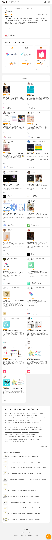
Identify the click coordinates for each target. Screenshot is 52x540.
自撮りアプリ (39, 427)
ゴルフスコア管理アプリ (9, 434)
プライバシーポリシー (28, 535)
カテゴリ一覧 (22, 532)
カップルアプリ (13, 413)
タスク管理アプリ (8, 432)
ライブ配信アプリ (42, 413)
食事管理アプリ (8, 441)
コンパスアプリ (8, 422)
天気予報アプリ (36, 420)
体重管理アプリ (27, 439)
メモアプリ (17, 434)
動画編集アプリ (33, 427)
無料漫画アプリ (8, 429)
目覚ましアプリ (33, 439)
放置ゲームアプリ (8, 420)
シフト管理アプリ (22, 429)
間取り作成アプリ (39, 424)
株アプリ (27, 424)
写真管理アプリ (26, 427)
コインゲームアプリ (36, 415)
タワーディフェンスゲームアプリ (21, 417)
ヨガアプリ (15, 439)
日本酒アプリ (23, 434)
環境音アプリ (32, 424)
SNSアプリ (29, 413)
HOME (26, 529)
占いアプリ (22, 441)
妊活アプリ (7, 413)
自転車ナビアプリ (35, 422)
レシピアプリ (16, 424)
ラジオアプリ (29, 420)
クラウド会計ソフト (16, 441)
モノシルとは (29, 532)
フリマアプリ (17, 436)
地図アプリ (22, 422)
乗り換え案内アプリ (16, 422)
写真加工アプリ (19, 427)
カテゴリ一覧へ (44, 446)
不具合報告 (36, 535)
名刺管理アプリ (25, 432)
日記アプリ (28, 434)
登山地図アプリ (28, 422)
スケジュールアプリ (30, 429)
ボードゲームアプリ (33, 417)
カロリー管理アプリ (30, 436)
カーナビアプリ (43, 420)
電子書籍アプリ (15, 429)
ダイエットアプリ (8, 439)
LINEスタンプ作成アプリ (22, 413)
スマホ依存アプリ (38, 429)
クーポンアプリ (34, 434)
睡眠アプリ (39, 439)
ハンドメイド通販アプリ (9, 436)
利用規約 (21, 535)
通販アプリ (23, 436)
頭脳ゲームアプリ (16, 420)
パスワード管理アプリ (17, 432)
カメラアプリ (12, 427)
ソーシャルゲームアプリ (9, 417)
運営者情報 (16, 535)
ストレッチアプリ (38, 436)
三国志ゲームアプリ (42, 417)
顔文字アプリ (7, 415)
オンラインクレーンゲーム (16, 415)
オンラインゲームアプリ (27, 415)
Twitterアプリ (35, 413)
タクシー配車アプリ (9, 424)
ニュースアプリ (23, 420)
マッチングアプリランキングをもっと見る (38, 69)
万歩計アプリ (20, 439)
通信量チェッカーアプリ (34, 432)
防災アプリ (7, 427)
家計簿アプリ (22, 424)
